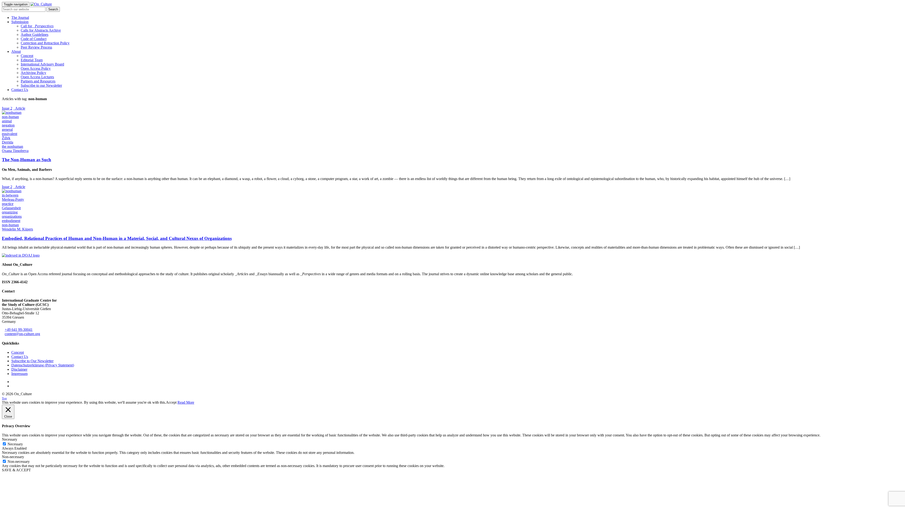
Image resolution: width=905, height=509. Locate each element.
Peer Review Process (36, 47)
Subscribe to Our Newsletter (32, 361)
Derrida (7, 142)
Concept (27, 56)
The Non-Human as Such (26, 159)
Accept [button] (171, 402)
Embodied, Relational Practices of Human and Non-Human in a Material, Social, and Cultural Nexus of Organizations (117, 238)
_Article (19, 108)
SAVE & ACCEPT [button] (16, 470)
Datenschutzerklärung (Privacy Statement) (42, 365)
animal (7, 121)
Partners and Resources (38, 81)
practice (7, 204)
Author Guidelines (34, 35)
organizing (10, 212)
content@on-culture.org (22, 334)
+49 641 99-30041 (19, 330)
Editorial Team (32, 60)
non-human (10, 117)
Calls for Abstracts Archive (41, 30)
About (16, 51)
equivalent (9, 134)
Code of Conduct (33, 39)
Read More (185, 402)
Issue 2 (7, 108)
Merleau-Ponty (13, 199)
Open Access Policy (36, 68)
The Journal (20, 18)
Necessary (15, 444)
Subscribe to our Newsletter (41, 85)
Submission (20, 22)
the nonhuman (12, 146)
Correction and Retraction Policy (45, 43)
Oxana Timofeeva (15, 151)
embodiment (11, 221)
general (7, 129)
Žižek (6, 138)
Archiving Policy (33, 73)
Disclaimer (19, 369)
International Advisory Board (42, 64)
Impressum (19, 374)
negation (8, 125)
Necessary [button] (9, 439)
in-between (10, 195)
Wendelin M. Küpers (17, 229)
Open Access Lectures (37, 77)
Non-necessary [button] (13, 457)
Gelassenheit (11, 208)
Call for (37, 26)
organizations (12, 216)
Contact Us (19, 90)
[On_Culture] (41, 4)
